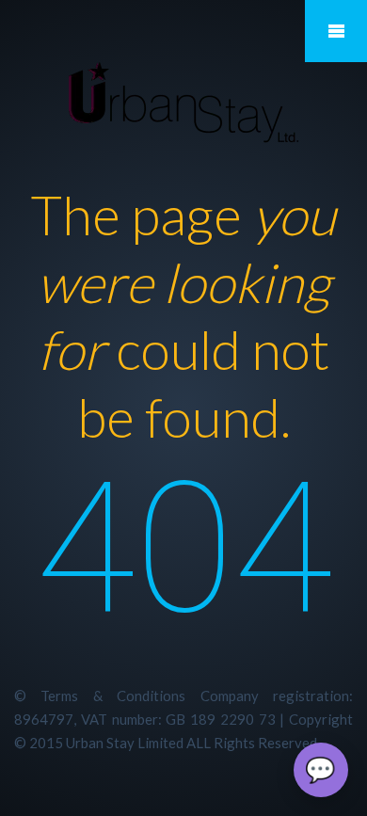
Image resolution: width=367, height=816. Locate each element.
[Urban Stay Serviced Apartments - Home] (183, 102)
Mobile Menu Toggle (336, 31)
